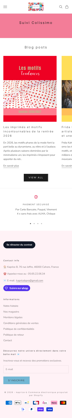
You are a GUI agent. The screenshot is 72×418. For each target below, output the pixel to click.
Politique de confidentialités (18, 329)
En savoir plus (11, 165)
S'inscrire (16, 380)
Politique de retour (13, 334)
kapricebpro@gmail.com (29, 280)
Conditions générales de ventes (21, 323)
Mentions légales (12, 317)
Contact (7, 340)
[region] (36, 206)
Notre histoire (10, 306)
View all (36, 177)
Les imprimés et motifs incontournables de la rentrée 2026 (28, 131)
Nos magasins (11, 311)
